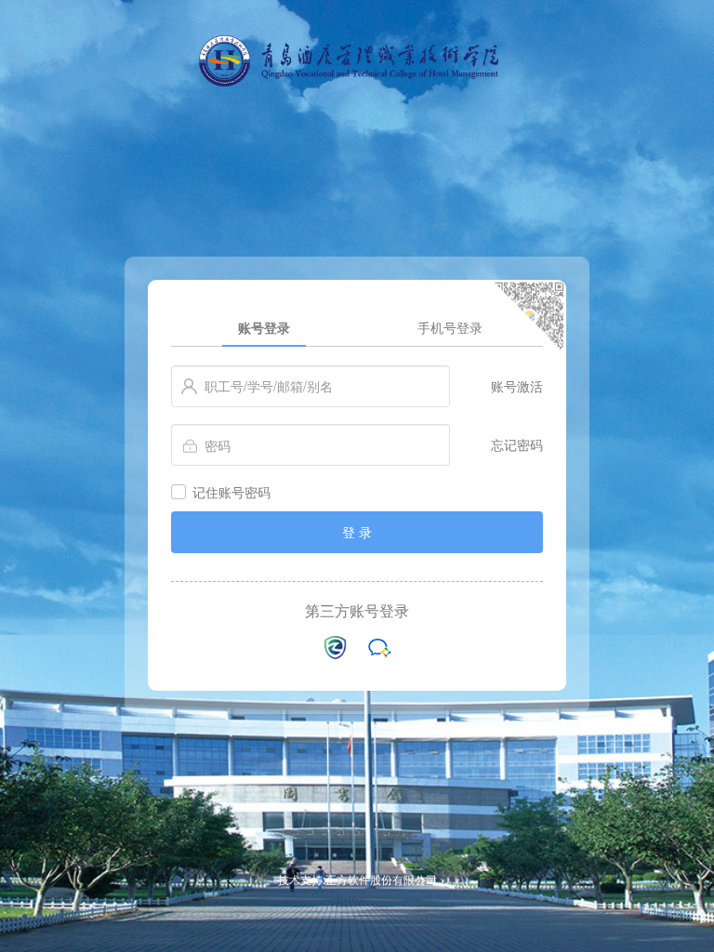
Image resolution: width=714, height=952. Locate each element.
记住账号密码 (231, 492)
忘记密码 (517, 444)
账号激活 (517, 386)
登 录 (357, 531)
